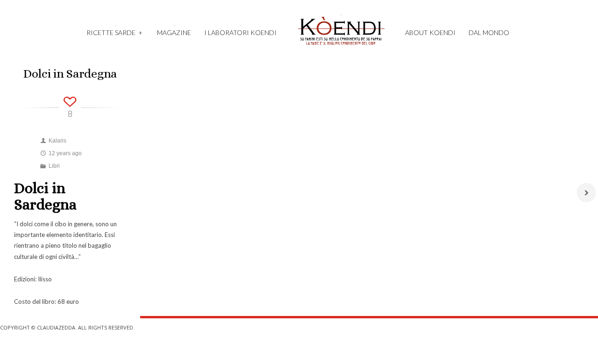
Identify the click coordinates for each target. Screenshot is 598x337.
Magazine (174, 32)
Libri (54, 166)
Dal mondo (489, 32)
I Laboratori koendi (240, 32)
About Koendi (430, 32)
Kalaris (57, 140)
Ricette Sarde (114, 32)
